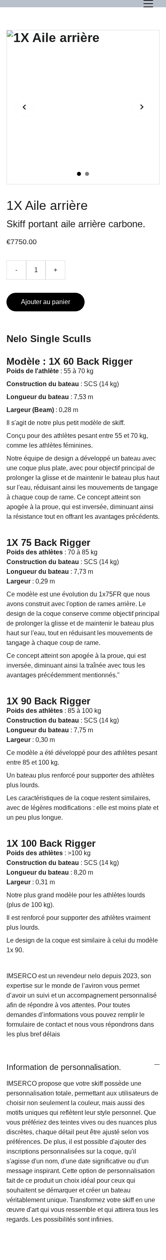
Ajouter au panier (45, 301)
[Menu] (148, 3)
